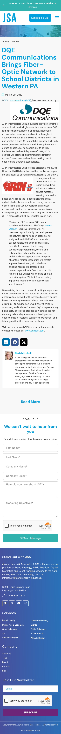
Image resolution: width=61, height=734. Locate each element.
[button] (57, 18)
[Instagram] (26, 603)
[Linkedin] (5, 603)
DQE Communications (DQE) (16, 100)
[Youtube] (19, 603)
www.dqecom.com (34, 330)
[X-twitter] (12, 603)
